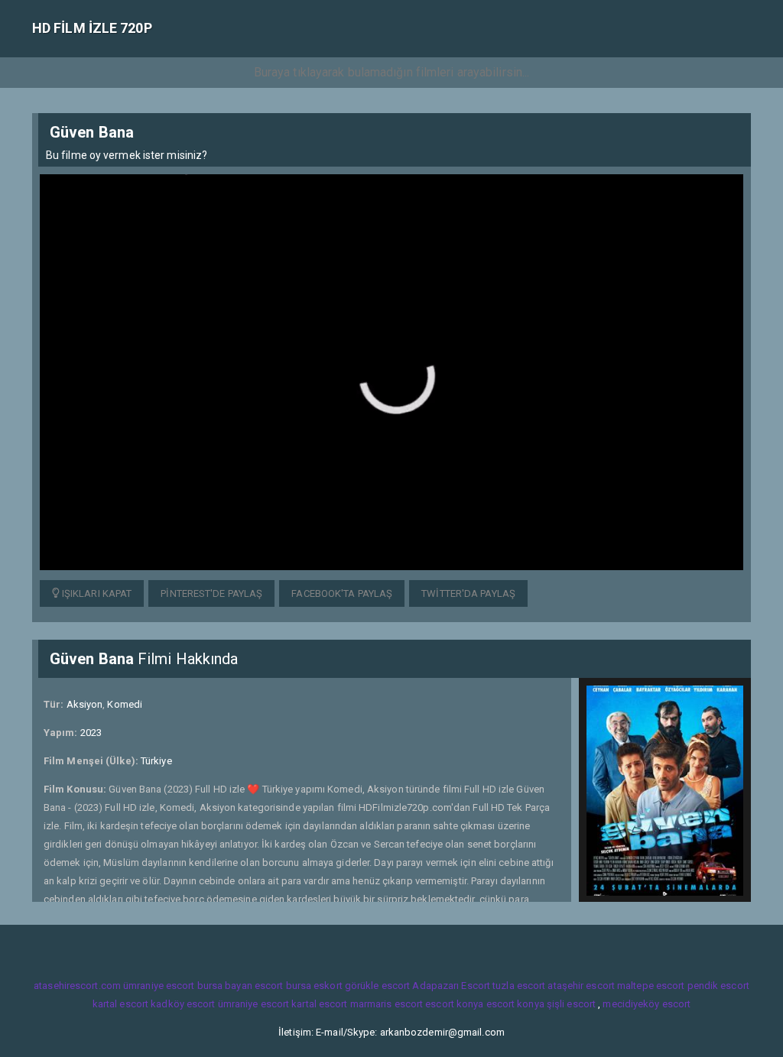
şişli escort (571, 1004)
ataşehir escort (581, 985)
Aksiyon (85, 704)
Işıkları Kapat (96, 593)
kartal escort (120, 1004)
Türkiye (156, 761)
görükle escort (377, 985)
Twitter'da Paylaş (468, 593)
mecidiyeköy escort (646, 1004)
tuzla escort (518, 985)
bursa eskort (314, 985)
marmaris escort (387, 1004)
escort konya (454, 1004)
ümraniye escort (159, 985)
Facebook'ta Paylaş (341, 593)
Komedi (124, 704)
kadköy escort (183, 1004)
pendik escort (718, 985)
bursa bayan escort (240, 985)
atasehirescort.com (77, 985)
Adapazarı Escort (451, 985)
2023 (91, 732)
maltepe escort (650, 985)
